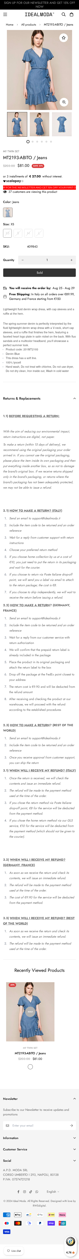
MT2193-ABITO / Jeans (30, 1053)
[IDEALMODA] (39, 14)
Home (9, 24)
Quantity (8, 260)
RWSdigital (39, 1205)
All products (28, 24)
